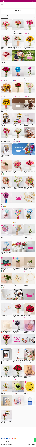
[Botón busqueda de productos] (31, 1)
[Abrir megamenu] (1, 1)
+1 (31, 80)
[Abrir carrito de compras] (34, 1)
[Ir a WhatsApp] (35, 440)
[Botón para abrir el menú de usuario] (33, 1)
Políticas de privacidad (31, 444)
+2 (31, 96)
